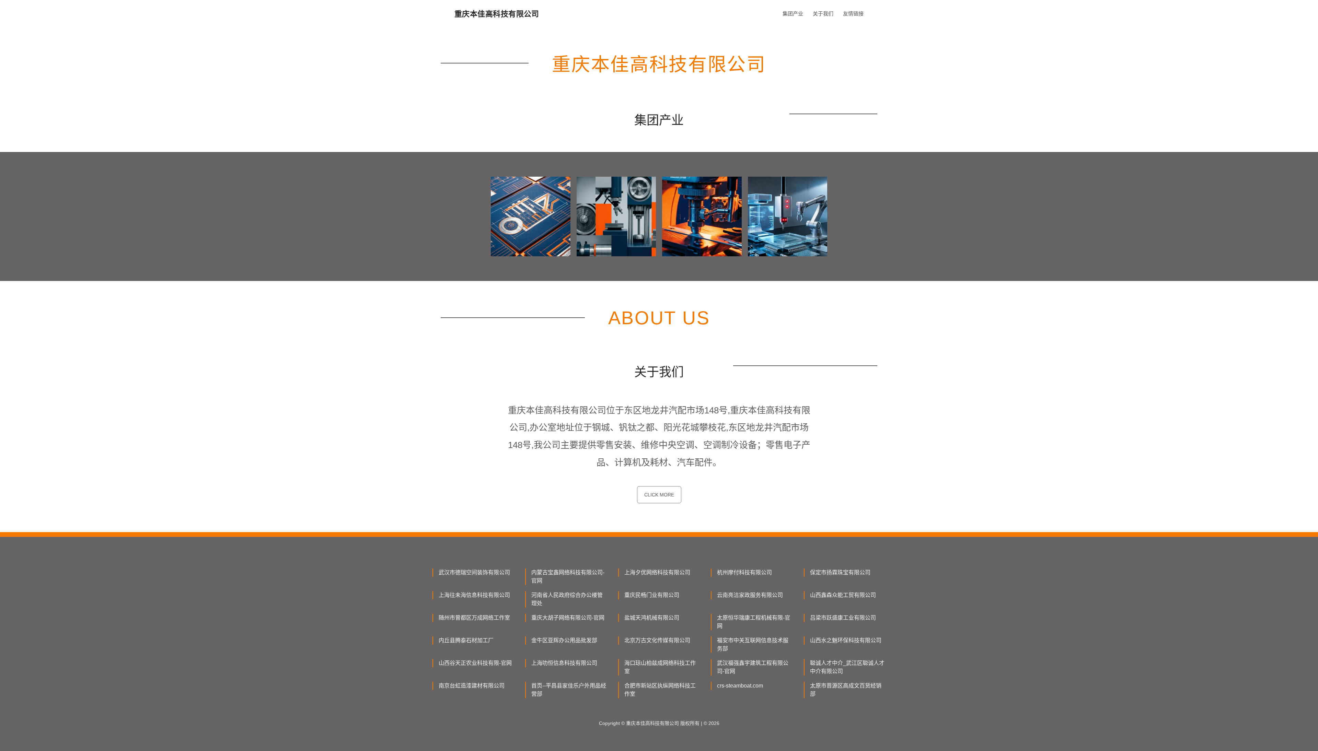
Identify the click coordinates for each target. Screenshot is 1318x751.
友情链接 (853, 13)
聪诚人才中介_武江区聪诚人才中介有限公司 (847, 667)
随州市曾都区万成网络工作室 (474, 618)
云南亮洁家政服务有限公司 (750, 595)
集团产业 (793, 13)
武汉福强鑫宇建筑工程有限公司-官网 (752, 667)
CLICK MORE (659, 494)
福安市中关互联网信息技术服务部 (752, 644)
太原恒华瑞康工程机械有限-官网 (753, 622)
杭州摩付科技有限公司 (744, 572)
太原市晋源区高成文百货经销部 (845, 690)
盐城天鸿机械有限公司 (651, 618)
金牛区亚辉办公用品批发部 (564, 640)
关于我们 (823, 13)
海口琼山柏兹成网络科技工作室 (660, 667)
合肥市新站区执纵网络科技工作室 (660, 690)
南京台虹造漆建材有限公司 (472, 686)
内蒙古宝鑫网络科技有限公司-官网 (567, 577)
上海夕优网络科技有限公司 (657, 572)
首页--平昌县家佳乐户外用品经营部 (568, 690)
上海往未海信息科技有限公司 (474, 595)
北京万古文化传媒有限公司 (657, 640)
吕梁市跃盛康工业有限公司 (843, 618)
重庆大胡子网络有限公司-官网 (567, 618)
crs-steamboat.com (740, 686)
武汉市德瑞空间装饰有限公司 (474, 572)
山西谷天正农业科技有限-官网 (475, 663)
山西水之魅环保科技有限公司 (845, 640)
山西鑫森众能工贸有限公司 (843, 595)
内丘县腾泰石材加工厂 (466, 640)
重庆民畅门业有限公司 (651, 595)
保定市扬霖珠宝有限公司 (840, 572)
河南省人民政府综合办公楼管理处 (567, 599)
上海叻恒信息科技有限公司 (564, 663)
